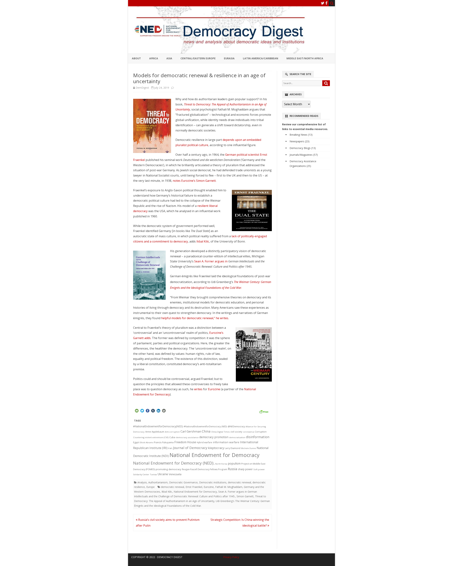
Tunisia (153, 474)
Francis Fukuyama (164, 442)
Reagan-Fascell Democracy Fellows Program (204, 469)
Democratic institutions (212, 482)
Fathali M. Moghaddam (228, 487)
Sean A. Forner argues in (211, 261)
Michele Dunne (248, 448)
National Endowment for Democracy (214, 455)
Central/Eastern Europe (198, 58)
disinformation (257, 437)
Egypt (136, 442)
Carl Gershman (190, 431)
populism (234, 463)
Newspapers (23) (299, 141)
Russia (232, 469)
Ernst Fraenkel (194, 487)
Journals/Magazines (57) (304, 154)
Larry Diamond (232, 448)
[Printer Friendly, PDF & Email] (264, 411)
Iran (170, 448)
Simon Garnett (245, 496)
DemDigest (142, 87)
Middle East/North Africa (304, 58)
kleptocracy (216, 448)
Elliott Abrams (146, 442)
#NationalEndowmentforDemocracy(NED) (158, 426)
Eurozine (214, 389)
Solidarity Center (141, 474)
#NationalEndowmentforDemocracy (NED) (205, 426)
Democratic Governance (183, 482)
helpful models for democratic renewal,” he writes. (195, 318)
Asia (169, 58)
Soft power (259, 469)
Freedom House (185, 442)
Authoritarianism (158, 482)
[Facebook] (326, 3)
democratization (237, 437)
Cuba (172, 437)
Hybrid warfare (204, 442)
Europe (150, 487)
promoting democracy (168, 469)
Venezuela (175, 474)
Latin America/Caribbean (260, 58)
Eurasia (229, 58)
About (136, 58)
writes (198, 389)
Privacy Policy (231, 557)
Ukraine (163, 474)
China (206, 431)
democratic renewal (239, 482)
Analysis (142, 482)
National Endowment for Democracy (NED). (173, 463)
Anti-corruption (172, 431)
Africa (153, 58)
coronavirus (248, 431)
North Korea (221, 464)
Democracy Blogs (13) (303, 148)
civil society (236, 431)
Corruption (261, 431)
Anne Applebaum (154, 431)
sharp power (245, 469)
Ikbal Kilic (202, 241)
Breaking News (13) (301, 134)
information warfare (226, 442)
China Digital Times (220, 431)
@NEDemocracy (236, 426)
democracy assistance (187, 437)
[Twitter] (322, 3)
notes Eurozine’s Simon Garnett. (194, 181)
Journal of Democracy (190, 447)
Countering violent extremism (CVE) (151, 437)
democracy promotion (213, 437)
